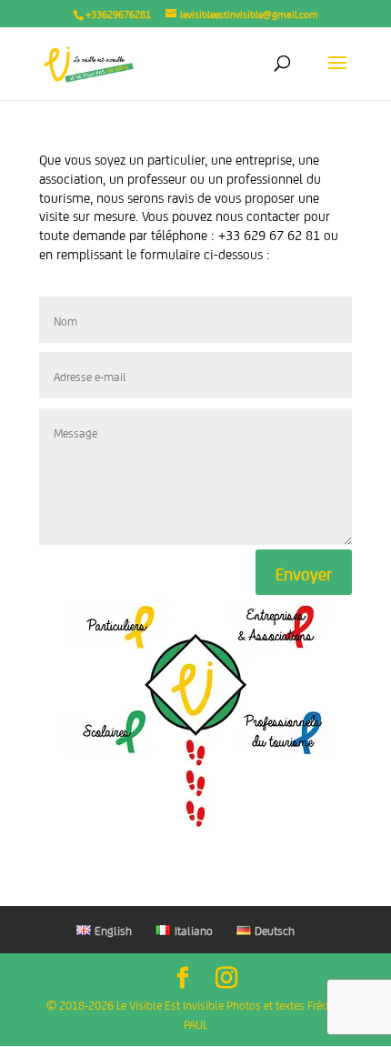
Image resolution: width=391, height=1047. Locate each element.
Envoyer (304, 572)
